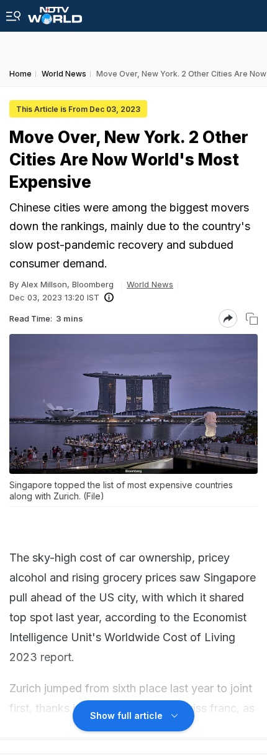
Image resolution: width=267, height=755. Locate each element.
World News (150, 284)
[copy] (252, 319)
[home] (55, 12)
